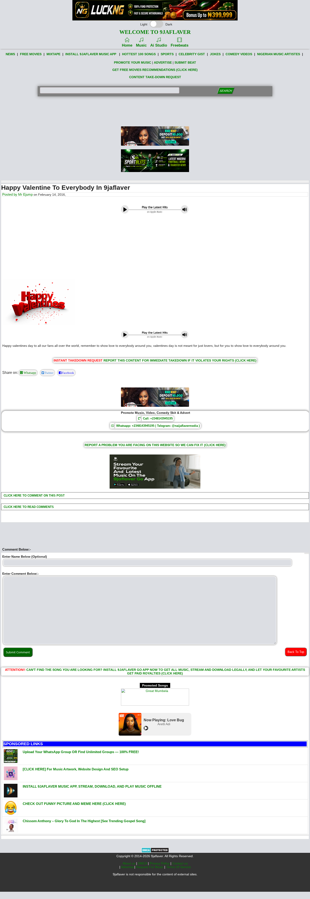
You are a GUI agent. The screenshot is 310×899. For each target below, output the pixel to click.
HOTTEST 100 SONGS (139, 54)
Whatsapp (29, 372)
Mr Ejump (25, 194)
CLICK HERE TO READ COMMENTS (28, 507)
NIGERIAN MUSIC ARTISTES (278, 54)
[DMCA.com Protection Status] (155, 852)
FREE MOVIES (31, 54)
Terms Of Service (178, 867)
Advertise (127, 867)
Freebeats (179, 45)
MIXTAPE (53, 54)
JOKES (215, 54)
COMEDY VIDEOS (239, 54)
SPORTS (167, 54)
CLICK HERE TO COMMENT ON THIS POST (34, 495)
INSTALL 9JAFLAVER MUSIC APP (90, 54)
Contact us (180, 863)
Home (127, 45)
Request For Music (150, 867)
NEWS (10, 54)
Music (141, 45)
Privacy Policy (160, 863)
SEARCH (226, 90)
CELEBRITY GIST (192, 54)
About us (129, 863)
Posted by (10, 194)
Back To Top (296, 652)
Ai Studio (158, 45)
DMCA (143, 863)
